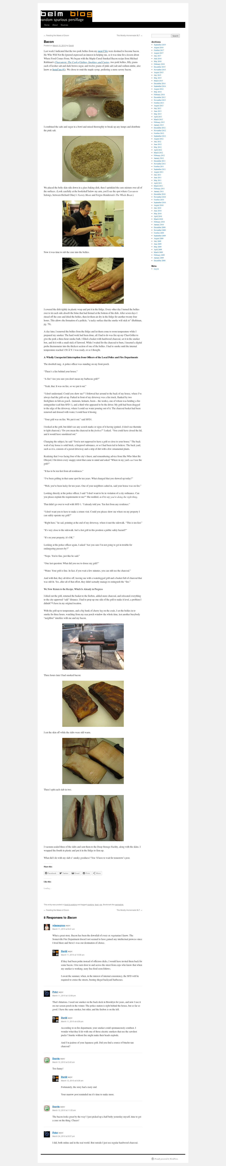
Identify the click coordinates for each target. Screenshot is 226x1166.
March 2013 (158, 119)
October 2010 (159, 199)
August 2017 (158, 53)
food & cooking (70, 904)
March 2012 (158, 152)
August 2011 (158, 172)
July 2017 (157, 55)
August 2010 (158, 205)
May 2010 (157, 213)
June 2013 (157, 111)
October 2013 (159, 102)
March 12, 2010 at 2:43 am (63, 1062)
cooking (90, 904)
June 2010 (157, 210)
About (55, 24)
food (97, 904)
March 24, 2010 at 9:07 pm (63, 1136)
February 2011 (159, 188)
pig (100, 904)
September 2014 (160, 86)
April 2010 (158, 216)
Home (46, 24)
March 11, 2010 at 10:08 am (72, 954)
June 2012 (157, 144)
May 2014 (157, 91)
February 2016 (159, 64)
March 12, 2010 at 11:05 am (64, 1110)
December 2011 (159, 161)
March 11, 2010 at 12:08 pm (64, 995)
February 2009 (159, 255)
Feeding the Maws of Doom (56, 35)
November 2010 (160, 197)
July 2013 (157, 108)
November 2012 (160, 130)
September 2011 (160, 169)
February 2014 (159, 94)
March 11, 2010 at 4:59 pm (72, 1021)
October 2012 (159, 133)
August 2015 (158, 72)
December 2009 (159, 227)
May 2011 (157, 180)
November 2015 (160, 69)
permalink (119, 904)
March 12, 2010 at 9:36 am (72, 1080)
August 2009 (158, 238)
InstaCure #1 (58, 69)
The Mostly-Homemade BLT (129, 35)
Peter (55, 992)
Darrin (56, 1058)
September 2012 (160, 136)
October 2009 (159, 233)
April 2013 (158, 116)
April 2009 (158, 249)
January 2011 (159, 191)
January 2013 (159, 125)
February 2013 (159, 122)
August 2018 (158, 47)
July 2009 (157, 241)
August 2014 (158, 89)
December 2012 (159, 127)
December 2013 (159, 97)
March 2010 (158, 219)
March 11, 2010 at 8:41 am (63, 929)
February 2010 (159, 221)
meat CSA (103, 51)
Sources (64, 24)
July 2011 (157, 174)
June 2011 (157, 177)
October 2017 (159, 50)
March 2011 (158, 185)
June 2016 (157, 58)
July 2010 (157, 208)
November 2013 (160, 100)
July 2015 (157, 75)
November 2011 (160, 163)
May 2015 (157, 78)
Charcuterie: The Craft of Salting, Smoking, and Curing (82, 62)
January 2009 (159, 257)
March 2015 (158, 80)
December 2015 (159, 66)
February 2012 (159, 155)
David (71, 45)
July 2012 (157, 141)
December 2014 (159, 83)
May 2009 (157, 246)
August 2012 (158, 138)
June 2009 (157, 244)
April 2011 (158, 183)
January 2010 (159, 224)
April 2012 (158, 149)
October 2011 (159, 166)
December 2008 (159, 260)
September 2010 (160, 202)
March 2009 (158, 252)
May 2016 (157, 61)
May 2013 (157, 114)
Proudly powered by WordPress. (166, 1159)
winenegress (58, 925)
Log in (156, 268)
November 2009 (160, 230)
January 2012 (159, 158)
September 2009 (160, 235)
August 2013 (158, 105)
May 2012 (157, 147)
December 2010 (159, 194)
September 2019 (160, 44)
